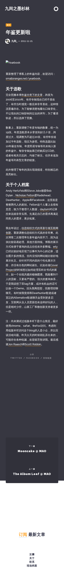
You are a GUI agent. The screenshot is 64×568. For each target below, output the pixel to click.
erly (55, 246)
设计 (9, 25)
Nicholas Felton (24, 195)
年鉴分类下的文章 (32, 94)
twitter (16, 358)
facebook (32, 358)
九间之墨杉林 (17, 8)
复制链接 (47, 358)
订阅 (23, 534)
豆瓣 (32, 554)
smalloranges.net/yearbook (23, 78)
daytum (44, 209)
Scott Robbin (33, 344)
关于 (32, 558)
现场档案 (32, 565)
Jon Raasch (15, 344)
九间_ (14, 41)
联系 (32, 561)
